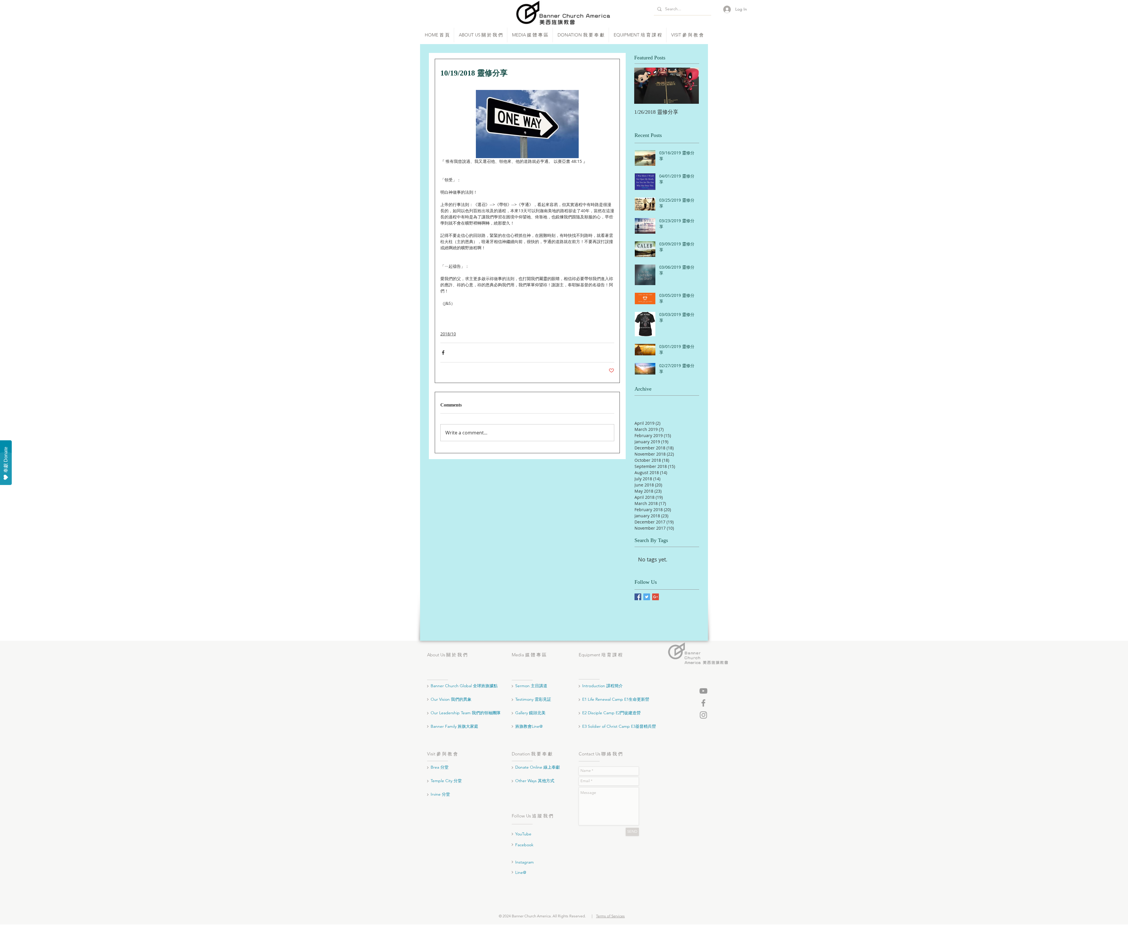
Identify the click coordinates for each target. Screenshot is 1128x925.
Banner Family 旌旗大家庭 (454, 726)
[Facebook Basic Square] (637, 596)
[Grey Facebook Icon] (703, 703)
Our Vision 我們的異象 (451, 699)
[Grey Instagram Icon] (703, 715)
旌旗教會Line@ (529, 726)
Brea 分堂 (440, 767)
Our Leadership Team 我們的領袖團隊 (466, 712)
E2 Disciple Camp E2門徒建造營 (611, 712)
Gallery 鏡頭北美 (530, 712)
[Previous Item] (643, 85)
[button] (480, 35)
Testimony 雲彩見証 (533, 699)
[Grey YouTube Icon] (703, 691)
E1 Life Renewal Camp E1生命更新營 (615, 699)
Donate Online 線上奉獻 (537, 767)
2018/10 (448, 334)
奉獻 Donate (5, 460)
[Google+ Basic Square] (655, 596)
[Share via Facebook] (443, 352)
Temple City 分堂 (447, 780)
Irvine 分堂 (441, 794)
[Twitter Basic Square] (646, 596)
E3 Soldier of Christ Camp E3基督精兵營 (619, 726)
